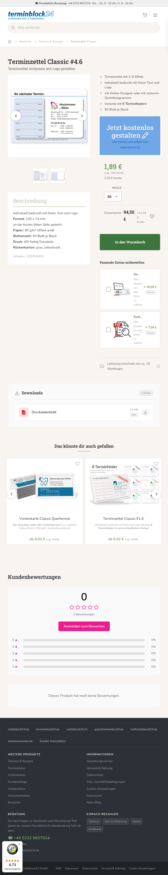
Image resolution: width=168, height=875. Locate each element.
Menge (117, 188)
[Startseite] (9, 41)
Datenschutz (95, 775)
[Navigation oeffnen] (155, 15)
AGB (58, 868)
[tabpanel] (49, 115)
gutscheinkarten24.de (109, 729)
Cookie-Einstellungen (101, 789)
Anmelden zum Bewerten (84, 626)
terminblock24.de (48, 729)
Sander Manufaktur (53, 741)
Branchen (14, 802)
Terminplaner (17, 768)
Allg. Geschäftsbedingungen (106, 782)
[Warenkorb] (145, 15)
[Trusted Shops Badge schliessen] (19, 844)
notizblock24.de (18, 729)
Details (151, 292)
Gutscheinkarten (19, 795)
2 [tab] (52, 160)
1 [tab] (46, 160)
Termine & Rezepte (51, 41)
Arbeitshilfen (16, 789)
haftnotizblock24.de (144, 729)
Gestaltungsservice (99, 761)
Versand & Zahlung (99, 768)
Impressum (94, 795)
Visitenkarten (17, 775)
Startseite (25, 41)
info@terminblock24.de (23, 850)
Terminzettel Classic (83, 41)
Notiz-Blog (94, 802)
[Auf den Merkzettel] (77, 464)
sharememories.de (20, 741)
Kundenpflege (17, 782)
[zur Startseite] (31, 15)
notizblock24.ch (77, 729)
